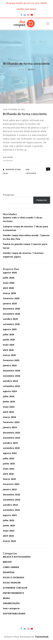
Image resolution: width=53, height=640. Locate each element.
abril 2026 (8, 288)
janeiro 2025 (10, 365)
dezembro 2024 (11, 370)
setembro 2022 (11, 510)
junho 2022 (9, 525)
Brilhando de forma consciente (25, 114)
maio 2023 (8, 468)
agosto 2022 (10, 515)
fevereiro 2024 (11, 422)
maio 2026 (8, 282)
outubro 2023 (10, 442)
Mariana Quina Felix (12, 171)
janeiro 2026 (10, 303)
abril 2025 (8, 350)
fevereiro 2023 (11, 484)
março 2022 (9, 541)
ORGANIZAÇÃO (11, 603)
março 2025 (9, 355)
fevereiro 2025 (11, 360)
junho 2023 (9, 463)
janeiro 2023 (10, 489)
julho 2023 (8, 458)
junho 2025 (9, 339)
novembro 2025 (11, 313)
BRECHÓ (7, 561)
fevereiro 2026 (11, 298)
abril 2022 (8, 535)
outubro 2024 (10, 381)
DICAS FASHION (12, 582)
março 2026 (9, 293)
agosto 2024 (10, 391)
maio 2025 (8, 344)
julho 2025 (8, 334)
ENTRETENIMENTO (13, 593)
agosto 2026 (10, 272)
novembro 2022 (11, 499)
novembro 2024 (11, 375)
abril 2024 (8, 412)
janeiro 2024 (10, 427)
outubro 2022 (10, 504)
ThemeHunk (42, 636)
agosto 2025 (10, 329)
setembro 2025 (11, 324)
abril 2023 (8, 473)
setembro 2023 (11, 448)
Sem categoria (11, 608)
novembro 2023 (11, 437)
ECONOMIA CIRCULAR (15, 587)
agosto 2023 (10, 453)
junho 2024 (9, 401)
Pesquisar (8, 194)
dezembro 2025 (11, 308)
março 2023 (9, 479)
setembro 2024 (11, 386)
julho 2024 (8, 396)
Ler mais (8, 158)
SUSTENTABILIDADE (14, 613)
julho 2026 (8, 277)
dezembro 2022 (11, 494)
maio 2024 (8, 406)
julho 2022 (8, 520)
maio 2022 (8, 530)
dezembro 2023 (11, 432)
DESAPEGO (9, 572)
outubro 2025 (10, 319)
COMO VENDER (11, 567)
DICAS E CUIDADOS (13, 577)
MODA (6, 598)
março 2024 (9, 417)
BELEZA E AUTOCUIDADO (17, 556)
